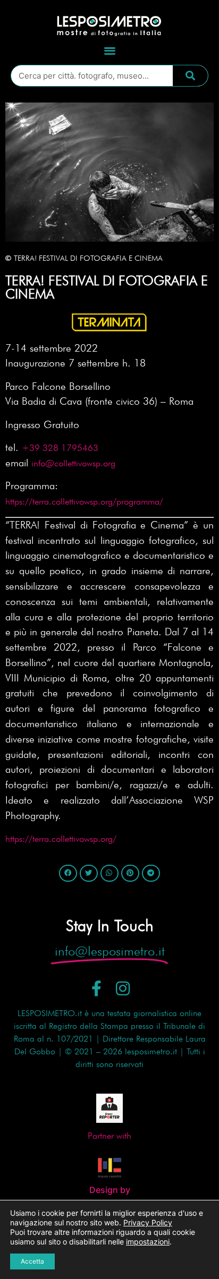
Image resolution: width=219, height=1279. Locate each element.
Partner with (109, 1135)
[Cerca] (190, 75)
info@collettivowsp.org (73, 463)
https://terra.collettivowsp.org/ (63, 838)
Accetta (32, 1261)
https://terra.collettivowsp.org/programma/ (84, 501)
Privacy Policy (147, 1222)
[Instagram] (123, 988)
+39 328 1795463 (60, 447)
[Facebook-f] (97, 988)
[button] (109, 50)
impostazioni (148, 1241)
